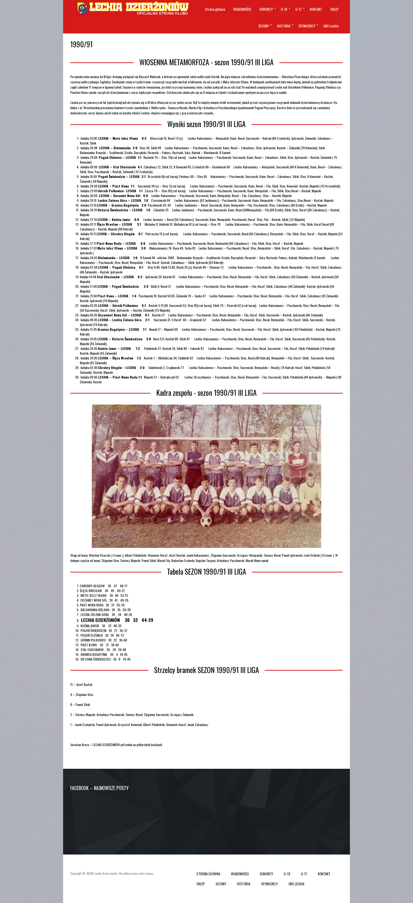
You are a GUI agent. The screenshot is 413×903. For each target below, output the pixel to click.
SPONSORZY (269, 883)
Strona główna (208, 873)
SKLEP (200, 883)
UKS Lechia (296, 883)
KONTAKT (324, 873)
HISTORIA (243, 883)
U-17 (304, 873)
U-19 (287, 873)
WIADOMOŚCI (240, 873)
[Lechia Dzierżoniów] (132, 8)
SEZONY (221, 883)
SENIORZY (266, 873)
